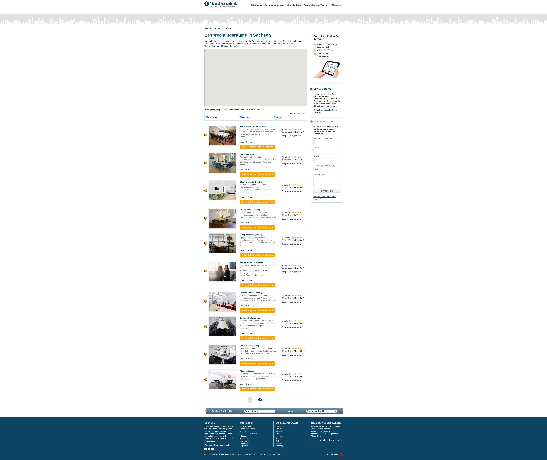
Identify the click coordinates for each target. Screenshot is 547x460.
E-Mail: (316, 157)
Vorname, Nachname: (323, 139)
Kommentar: (318, 175)
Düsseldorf (280, 426)
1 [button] (250, 400)
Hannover (279, 431)
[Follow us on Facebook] (205, 449)
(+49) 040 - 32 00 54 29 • (256, 454)
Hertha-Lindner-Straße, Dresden (253, 127)
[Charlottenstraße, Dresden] (222, 190)
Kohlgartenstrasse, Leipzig (251, 235)
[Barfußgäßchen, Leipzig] (222, 354)
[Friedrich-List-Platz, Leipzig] (222, 301)
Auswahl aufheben (297, 113)
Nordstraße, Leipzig (248, 154)
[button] (220, 65)
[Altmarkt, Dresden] (222, 379)
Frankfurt (279, 429)
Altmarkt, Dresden (247, 371)
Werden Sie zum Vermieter (316, 5)
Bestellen (327, 191)
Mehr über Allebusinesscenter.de (217, 445)
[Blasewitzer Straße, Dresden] (222, 271)
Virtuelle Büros (294, 5)
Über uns (336, 5)
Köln (277, 434)
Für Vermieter (245, 439)
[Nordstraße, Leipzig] (222, 163)
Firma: (316, 148)
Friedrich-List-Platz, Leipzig (251, 293)
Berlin (278, 441)
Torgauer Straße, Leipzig (250, 318)
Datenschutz (245, 443)
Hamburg (279, 446)
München (279, 436)
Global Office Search (331, 454)
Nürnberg (279, 443)
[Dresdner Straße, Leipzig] (222, 218)
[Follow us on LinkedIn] (212, 449)
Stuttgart (279, 439)
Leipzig (279, 117)
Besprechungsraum (274, 5)
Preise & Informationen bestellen (257, 147)
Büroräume (256, 5)
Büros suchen (245, 426)
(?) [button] (326, 134)
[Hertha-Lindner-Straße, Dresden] (222, 135)
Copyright (244, 446)
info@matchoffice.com (275, 454)
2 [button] (254, 400)
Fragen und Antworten (248, 434)
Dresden (246, 117)
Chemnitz (212, 117)
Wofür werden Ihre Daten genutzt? (324, 197)
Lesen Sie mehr (247, 142)
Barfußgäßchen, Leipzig (249, 346)
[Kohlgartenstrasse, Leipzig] (222, 243)
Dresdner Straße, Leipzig (250, 210)
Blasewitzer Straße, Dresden (251, 263)
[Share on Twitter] (209, 449)
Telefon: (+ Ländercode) (324, 166)
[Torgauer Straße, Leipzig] (222, 326)
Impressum (244, 441)
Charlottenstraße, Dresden (251, 182)
